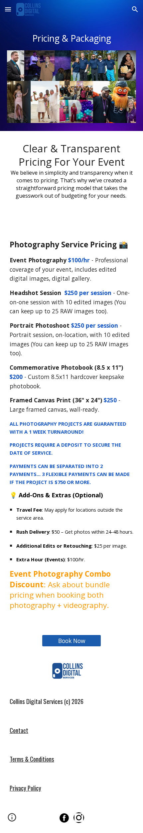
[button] (8, 9)
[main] (71, 38)
